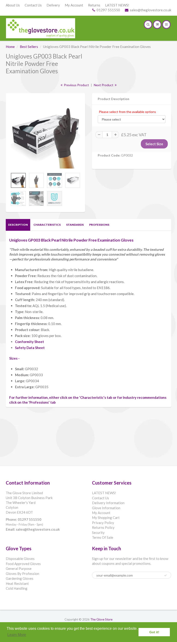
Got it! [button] (154, 632)
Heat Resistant (17, 583)
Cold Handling (16, 588)
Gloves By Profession (22, 573)
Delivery (53, 5)
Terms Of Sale (102, 537)
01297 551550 (108, 10)
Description (18, 224)
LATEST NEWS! (117, 5)
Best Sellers (29, 46)
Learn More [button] (16, 635)
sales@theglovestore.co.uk (150, 10)
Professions (99, 224)
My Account (74, 5)
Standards (75, 224)
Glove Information (106, 508)
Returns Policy (103, 527)
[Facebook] (97, 591)
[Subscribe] (165, 575)
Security (98, 532)
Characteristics (47, 224)
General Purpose (19, 568)
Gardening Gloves (19, 578)
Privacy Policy (103, 523)
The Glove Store (101, 619)
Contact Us (33, 5)
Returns (94, 5)
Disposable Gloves (20, 558)
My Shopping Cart (106, 517)
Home (10, 46)
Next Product (104, 85)
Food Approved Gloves (23, 564)
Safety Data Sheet (30, 348)
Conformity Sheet (29, 342)
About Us (13, 5)
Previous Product (76, 85)
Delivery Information (108, 503)
